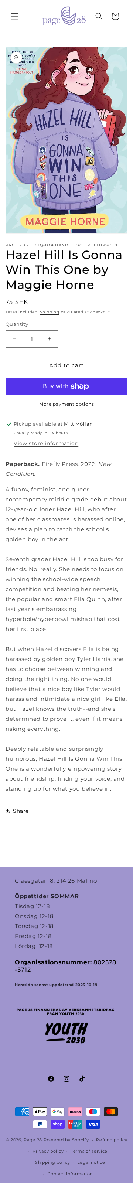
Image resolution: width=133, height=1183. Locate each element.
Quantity (17, 324)
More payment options (66, 404)
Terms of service (89, 1151)
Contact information (70, 1173)
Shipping (49, 312)
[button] (15, 16)
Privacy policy (48, 1151)
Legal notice (91, 1162)
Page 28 (34, 1139)
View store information (46, 443)
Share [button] (21, 811)
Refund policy (111, 1139)
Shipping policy (52, 1162)
